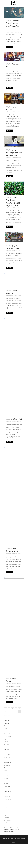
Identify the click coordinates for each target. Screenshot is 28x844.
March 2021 (6, 783)
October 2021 (7, 765)
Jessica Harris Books (15, 836)
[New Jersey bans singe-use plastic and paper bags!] (14, 141)
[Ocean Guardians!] (14, 626)
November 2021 (7, 762)
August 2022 (7, 739)
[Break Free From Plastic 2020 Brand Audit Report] (14, 12)
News (16, 28)
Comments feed (7, 820)
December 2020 (7, 791)
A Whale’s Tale (16, 419)
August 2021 (6, 770)
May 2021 (6, 778)
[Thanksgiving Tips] (14, 56)
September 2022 (7, 736)
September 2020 (7, 799)
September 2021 (7, 767)
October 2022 (7, 733)
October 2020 (7, 796)
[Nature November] (14, 280)
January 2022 (7, 757)
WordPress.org (7, 822)
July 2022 (6, 741)
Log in (5, 815)
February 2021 (7, 786)
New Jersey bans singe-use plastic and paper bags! (14, 152)
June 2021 (6, 775)
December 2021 (7, 760)
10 (5, 714)
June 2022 (6, 744)
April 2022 (6, 749)
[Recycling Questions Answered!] (14, 237)
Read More (9, 46)
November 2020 (7, 794)
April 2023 (6, 723)
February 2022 (7, 754)
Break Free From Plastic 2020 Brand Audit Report (13, 23)
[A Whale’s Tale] (14, 367)
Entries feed (6, 817)
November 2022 (7, 731)
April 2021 (6, 781)
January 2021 (7, 788)
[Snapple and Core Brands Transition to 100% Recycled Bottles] (14, 188)
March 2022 (6, 752)
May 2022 (6, 746)
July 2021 (6, 773)
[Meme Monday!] (14, 98)
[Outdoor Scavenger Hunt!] (14, 496)
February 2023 (7, 725)
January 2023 (7, 728)
